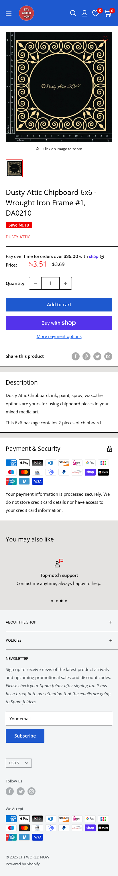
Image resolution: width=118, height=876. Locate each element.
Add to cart (59, 304)
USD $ (14, 762)
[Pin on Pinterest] (86, 356)
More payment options (59, 336)
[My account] (84, 13)
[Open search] (73, 13)
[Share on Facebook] (76, 356)
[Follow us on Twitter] (21, 791)
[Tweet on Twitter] (97, 356)
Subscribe (25, 736)
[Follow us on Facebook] (10, 791)
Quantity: (15, 283)
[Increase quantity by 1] (66, 283)
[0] (107, 13)
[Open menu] (8, 13)
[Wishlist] (96, 13)
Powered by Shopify (23, 864)
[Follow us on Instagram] (31, 791)
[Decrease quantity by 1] (35, 283)
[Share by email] (108, 356)
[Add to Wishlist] (105, 39)
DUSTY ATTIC (18, 237)
